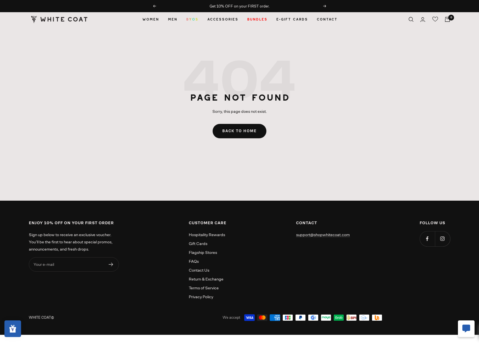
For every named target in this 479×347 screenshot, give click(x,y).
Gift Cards (198, 243)
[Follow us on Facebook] (427, 238)
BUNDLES (257, 19)
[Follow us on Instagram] (442, 238)
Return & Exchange (206, 279)
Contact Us (199, 270)
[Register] (111, 264)
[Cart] (447, 19)
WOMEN (150, 19)
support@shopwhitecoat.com (323, 234)
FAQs (194, 261)
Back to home (239, 131)
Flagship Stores (203, 252)
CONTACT (327, 19)
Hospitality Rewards (207, 234)
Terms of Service (204, 287)
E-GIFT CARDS (292, 19)
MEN (172, 19)
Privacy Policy (201, 296)
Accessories (222, 19)
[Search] (411, 19)
